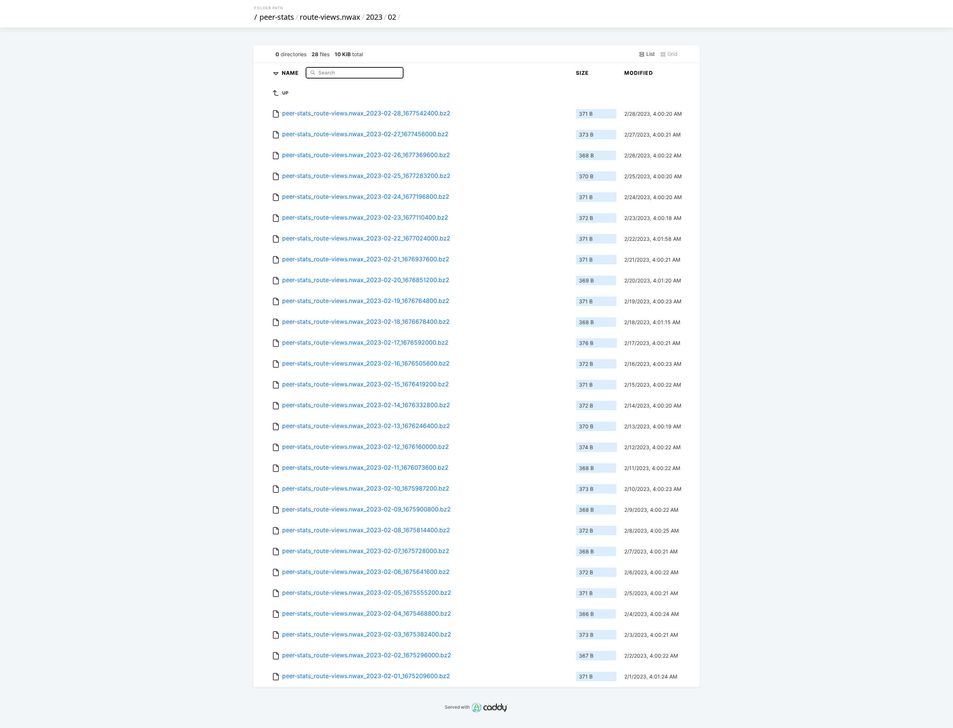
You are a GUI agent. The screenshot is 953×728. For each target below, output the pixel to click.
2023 (374, 17)
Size (582, 73)
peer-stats (276, 17)
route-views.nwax (330, 17)
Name (291, 72)
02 (392, 17)
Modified (638, 73)
